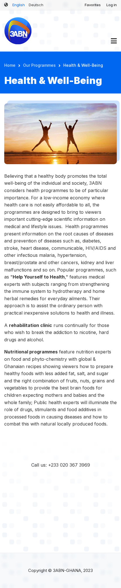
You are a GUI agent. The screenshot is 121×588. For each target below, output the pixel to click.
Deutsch (36, 5)
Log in (111, 5)
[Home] (18, 30)
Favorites (93, 5)
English (18, 5)
